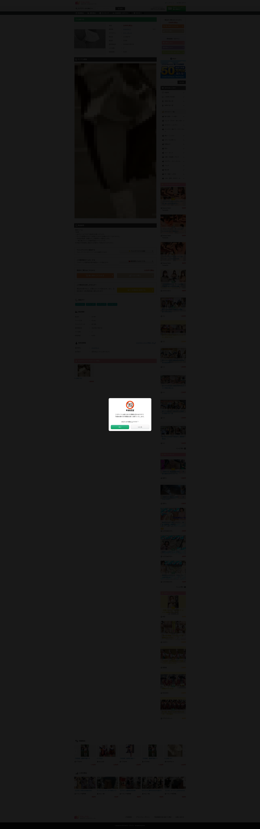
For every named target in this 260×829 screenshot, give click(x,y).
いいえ (140, 427)
